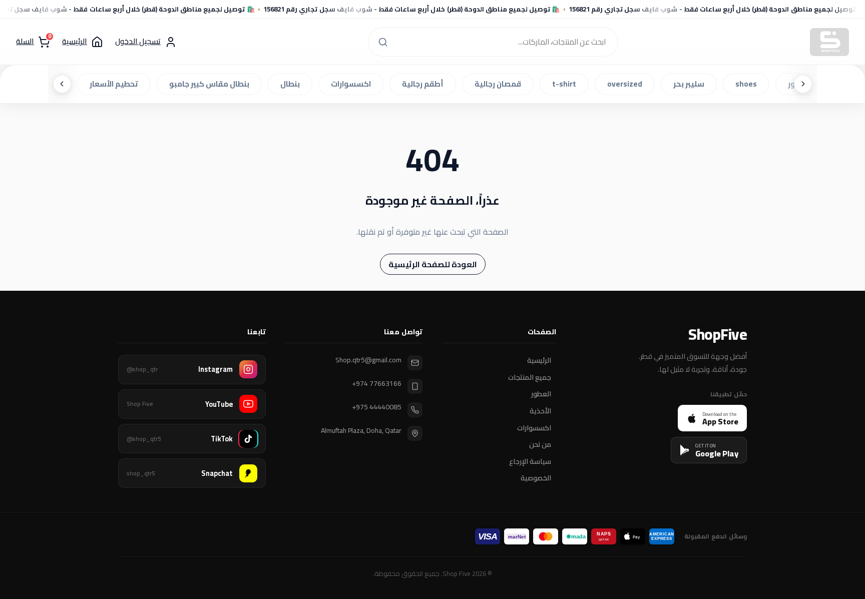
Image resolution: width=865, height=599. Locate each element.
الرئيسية (539, 361)
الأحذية (540, 411)
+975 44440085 (376, 407)
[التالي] (62, 84)
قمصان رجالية (500, 84)
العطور (541, 394)
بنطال (292, 84)
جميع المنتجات (529, 377)
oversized (627, 84)
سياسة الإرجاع (530, 461)
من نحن (540, 445)
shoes (748, 84)
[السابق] (803, 84)
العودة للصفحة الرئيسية (432, 264)
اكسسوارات (353, 84)
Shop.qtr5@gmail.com (368, 360)
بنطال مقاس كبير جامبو (212, 84)
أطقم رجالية (425, 84)
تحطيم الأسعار (116, 84)
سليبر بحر (691, 84)
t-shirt (567, 84)
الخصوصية (536, 478)
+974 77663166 (376, 383)
